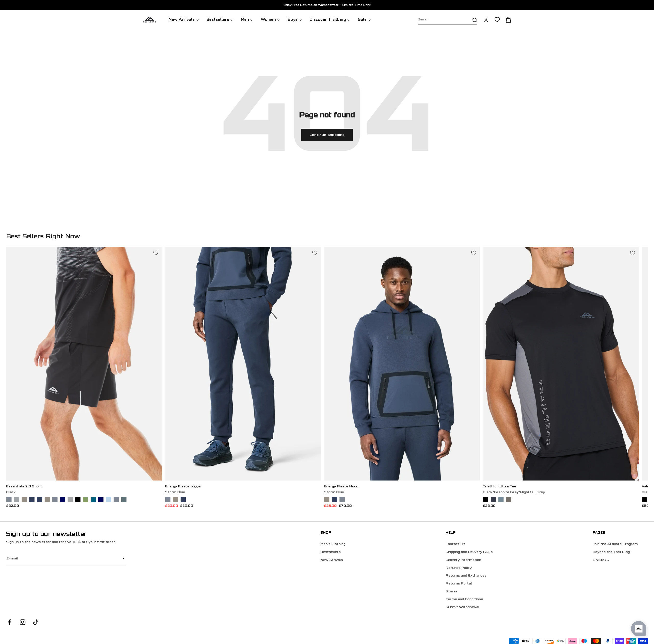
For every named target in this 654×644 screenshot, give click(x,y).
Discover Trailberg (327, 20)
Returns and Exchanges (466, 576)
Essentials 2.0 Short (24, 486)
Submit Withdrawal (462, 607)
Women (268, 20)
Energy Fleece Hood (341, 486)
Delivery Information (463, 560)
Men (245, 20)
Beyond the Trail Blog (611, 552)
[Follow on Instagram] (22, 622)
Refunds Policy (459, 568)
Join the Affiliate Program (615, 544)
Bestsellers (217, 20)
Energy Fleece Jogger (183, 486)
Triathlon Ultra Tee (499, 486)
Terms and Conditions (464, 599)
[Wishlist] (497, 19)
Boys (293, 20)
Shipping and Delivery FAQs (469, 552)
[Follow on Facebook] (9, 622)
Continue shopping (327, 135)
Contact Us (455, 544)
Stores (452, 591)
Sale (362, 20)
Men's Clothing (332, 544)
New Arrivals (182, 20)
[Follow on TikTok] (35, 622)
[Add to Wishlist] (156, 253)
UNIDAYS (601, 560)
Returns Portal (459, 584)
